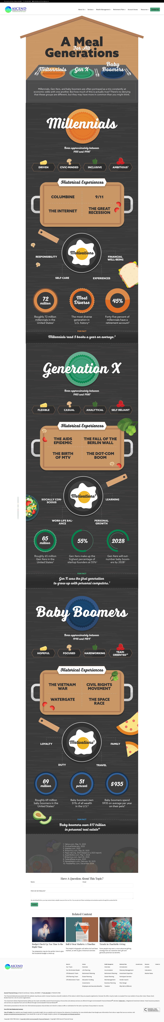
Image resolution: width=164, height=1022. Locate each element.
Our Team (69, 967)
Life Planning (86, 970)
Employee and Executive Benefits (92, 986)
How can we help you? (38, 891)
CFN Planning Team (72, 976)
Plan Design (123, 983)
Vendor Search (124, 980)
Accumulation (108, 970)
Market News (149, 973)
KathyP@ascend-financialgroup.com (41, 1)
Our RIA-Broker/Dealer (73, 970)
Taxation (107, 986)
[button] (81, 9)
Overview (85, 967)
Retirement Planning (88, 973)
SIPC (124, 1001)
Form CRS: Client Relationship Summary (13, 1009)
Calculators (148, 970)
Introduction (123, 967)
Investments (86, 983)
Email (84, 882)
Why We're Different (126, 986)
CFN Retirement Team (73, 980)
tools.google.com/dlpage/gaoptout (70, 1014)
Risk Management (109, 980)
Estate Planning (87, 976)
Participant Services (125, 976)
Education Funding (88, 980)
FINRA (120, 1001)
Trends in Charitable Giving (112, 944)
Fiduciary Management (126, 970)
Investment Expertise (126, 973)
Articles (147, 967)
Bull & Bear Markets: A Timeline (80, 944)
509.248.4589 (47, 993)
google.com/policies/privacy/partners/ (15, 1014)
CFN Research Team (72, 973)
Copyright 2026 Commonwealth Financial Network (34, 1019)
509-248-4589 (28, 1)
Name (33, 882)
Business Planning (110, 983)
